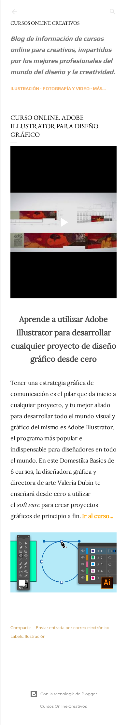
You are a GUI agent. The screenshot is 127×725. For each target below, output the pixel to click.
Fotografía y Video (66, 88)
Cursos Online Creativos (44, 23)
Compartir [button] (20, 627)
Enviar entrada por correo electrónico (72, 627)
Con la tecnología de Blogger (68, 693)
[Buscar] (113, 10)
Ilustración (24, 88)
